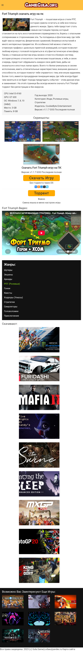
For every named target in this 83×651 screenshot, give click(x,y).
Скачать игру (41, 178)
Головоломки (11, 311)
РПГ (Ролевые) (12, 284)
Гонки (7, 288)
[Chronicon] (13, 601)
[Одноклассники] (38, 187)
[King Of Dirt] (39, 570)
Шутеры (8, 270)
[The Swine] (39, 455)
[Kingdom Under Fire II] (65, 618)
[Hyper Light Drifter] (13, 618)
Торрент (41, 193)
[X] (44, 187)
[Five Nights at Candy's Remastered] (39, 426)
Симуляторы (10, 306)
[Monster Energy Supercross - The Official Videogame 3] (39, 339)
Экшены (8, 274)
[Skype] (47, 187)
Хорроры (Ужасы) (13, 297)
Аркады (8, 279)
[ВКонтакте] (36, 187)
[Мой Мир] (41, 187)
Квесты (8, 293)
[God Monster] (39, 601)
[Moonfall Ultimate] (13, 635)
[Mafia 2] (39, 397)
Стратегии (9, 302)
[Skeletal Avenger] (39, 635)
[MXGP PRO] (39, 512)
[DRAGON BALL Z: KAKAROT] (65, 601)
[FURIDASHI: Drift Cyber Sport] (39, 368)
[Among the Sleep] (39, 483)
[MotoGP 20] (39, 541)
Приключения (11, 316)
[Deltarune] (39, 618)
